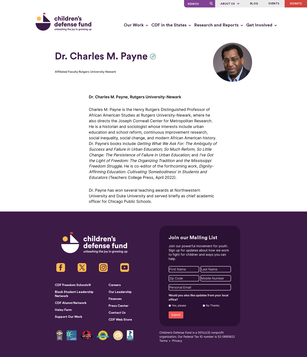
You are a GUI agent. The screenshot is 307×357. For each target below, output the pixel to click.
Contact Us (117, 312)
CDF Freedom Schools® (73, 285)
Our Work (134, 25)
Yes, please (179, 305)
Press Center (118, 305)
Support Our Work (68, 316)
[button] (154, 56)
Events (274, 3)
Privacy (177, 341)
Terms (163, 341)
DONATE (296, 3)
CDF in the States (169, 25)
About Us (228, 3)
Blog (254, 3)
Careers (115, 285)
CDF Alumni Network (71, 302)
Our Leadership (120, 291)
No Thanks (212, 305)
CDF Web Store (120, 319)
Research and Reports (217, 25)
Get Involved (259, 25)
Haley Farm (63, 309)
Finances (115, 298)
